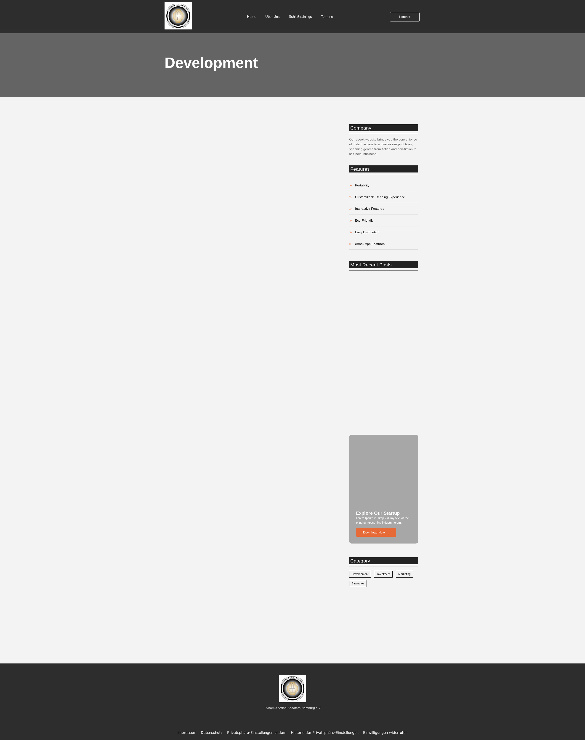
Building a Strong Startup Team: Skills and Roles (381, 353)
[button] (256, 732)
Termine (327, 17)
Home (251, 17)
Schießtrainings (300, 17)
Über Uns (272, 17)
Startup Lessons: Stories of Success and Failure (248, 258)
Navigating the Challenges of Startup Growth (249, 428)
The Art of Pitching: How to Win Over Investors (249, 599)
